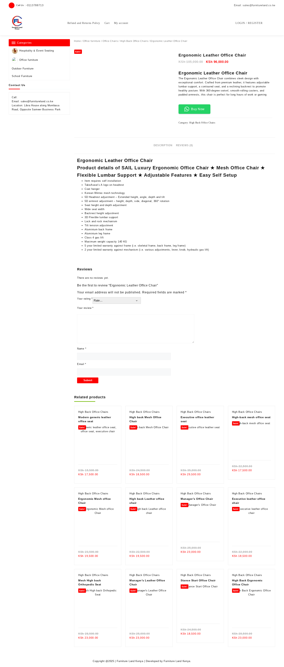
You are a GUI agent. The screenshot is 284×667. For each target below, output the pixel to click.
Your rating (85, 298)
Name (81, 348)
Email (81, 364)
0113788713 (35, 5)
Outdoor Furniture (23, 68)
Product (86, 167)
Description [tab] (163, 145)
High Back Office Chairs (134, 41)
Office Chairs (110, 41)
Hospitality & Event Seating (36, 50)
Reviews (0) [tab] (184, 145)
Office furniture (28, 59)
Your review (85, 307)
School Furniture (22, 76)
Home (77, 41)
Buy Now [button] (198, 109)
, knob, (182, 249)
